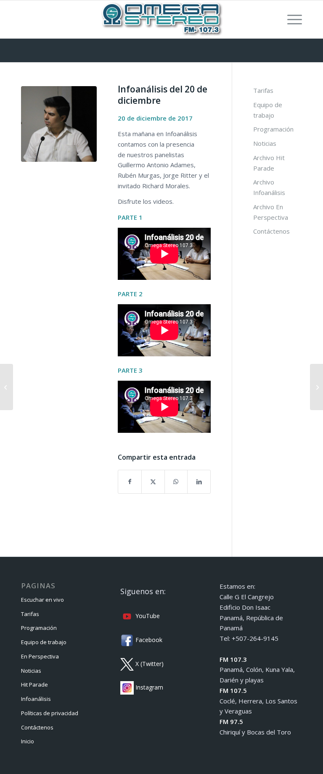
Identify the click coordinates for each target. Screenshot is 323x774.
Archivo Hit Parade (269, 162)
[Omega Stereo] (161, 19)
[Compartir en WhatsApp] (176, 481)
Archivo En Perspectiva (270, 212)
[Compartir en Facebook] (129, 481)
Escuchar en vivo (42, 599)
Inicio (27, 741)
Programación (273, 129)
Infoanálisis (36, 699)
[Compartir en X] (153, 481)
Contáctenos (271, 231)
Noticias (264, 143)
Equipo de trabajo (267, 109)
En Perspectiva (40, 656)
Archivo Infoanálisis (269, 187)
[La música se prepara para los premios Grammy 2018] (6, 387)
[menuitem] (290, 19)
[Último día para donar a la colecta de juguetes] (316, 387)
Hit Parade (34, 684)
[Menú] (290, 19)
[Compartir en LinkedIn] (199, 481)
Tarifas (263, 90)
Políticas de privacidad (49, 713)
